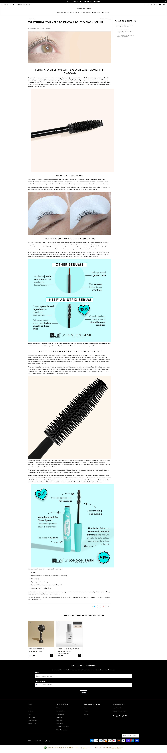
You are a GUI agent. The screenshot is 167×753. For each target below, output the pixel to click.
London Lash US (36, 741)
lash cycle (34, 369)
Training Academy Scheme (62, 730)
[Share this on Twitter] (94, 606)
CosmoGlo (86, 714)
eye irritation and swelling (43, 588)
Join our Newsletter (32, 720)
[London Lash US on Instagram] (5, 4)
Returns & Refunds (60, 711)
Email (37, 672)
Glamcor (86, 711)
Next (108, 19)
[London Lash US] (83, 8)
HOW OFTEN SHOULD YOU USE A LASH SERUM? (124, 32)
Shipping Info (59, 708)
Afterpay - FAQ (59, 717)
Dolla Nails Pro (87, 708)
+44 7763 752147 (122, 711)
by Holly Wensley (32, 28)
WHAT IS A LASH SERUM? (123, 29)
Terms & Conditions (60, 714)
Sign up (83, 692)
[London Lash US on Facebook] (2, 4)
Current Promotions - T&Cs (62, 726)
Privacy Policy (59, 720)
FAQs (29, 714)
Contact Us (30, 711)
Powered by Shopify (45, 741)
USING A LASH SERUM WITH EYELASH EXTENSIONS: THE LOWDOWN (124, 25)
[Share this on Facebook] (99, 606)
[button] (72, 12)
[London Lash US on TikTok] (10, 4)
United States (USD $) (23, 4)
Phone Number (40, 681)
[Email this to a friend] (108, 606)
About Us (30, 708)
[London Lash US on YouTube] (13, 4)
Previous (103, 19)
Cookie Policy (59, 723)
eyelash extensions (60, 367)
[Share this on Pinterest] (104, 606)
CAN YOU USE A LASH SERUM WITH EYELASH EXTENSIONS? (125, 36)
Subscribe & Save (32, 723)
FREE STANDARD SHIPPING (83, 1)
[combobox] (38, 685)
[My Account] (157, 4)
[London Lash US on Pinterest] (7, 4)
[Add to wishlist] (29, 622)
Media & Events (31, 717)
